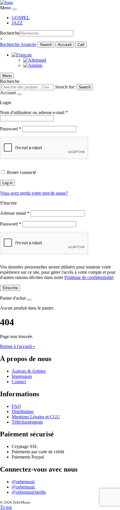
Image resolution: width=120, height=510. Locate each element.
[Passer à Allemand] (34, 60)
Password (10, 128)
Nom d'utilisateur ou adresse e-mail (34, 112)
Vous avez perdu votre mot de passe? (34, 193)
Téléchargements (27, 422)
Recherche (10, 33)
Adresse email (14, 213)
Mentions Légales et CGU (36, 416)
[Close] (14, 9)
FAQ (16, 406)
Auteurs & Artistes (29, 371)
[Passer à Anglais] (32, 65)
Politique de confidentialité (88, 277)
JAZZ (17, 22)
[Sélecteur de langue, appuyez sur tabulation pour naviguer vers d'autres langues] (22, 54)
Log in (7, 183)
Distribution (22, 411)
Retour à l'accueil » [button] (17, 346)
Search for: (65, 86)
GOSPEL (21, 17)
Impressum (22, 376)
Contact (19, 381)
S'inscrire (10, 288)
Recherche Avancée (18, 44)
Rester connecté (21, 172)
